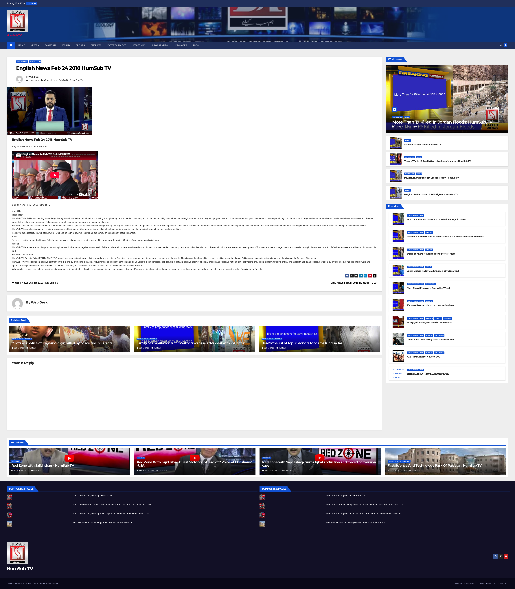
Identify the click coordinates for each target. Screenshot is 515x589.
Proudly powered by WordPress (19, 583)
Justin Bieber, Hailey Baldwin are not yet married (433, 271)
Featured (429, 318)
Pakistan (50, 45)
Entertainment (116, 45)
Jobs (196, 45)
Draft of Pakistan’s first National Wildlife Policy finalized (436, 219)
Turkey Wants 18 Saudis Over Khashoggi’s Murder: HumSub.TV (437, 161)
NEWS (34, 45)
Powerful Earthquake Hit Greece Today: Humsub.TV (431, 178)
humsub (33, 348)
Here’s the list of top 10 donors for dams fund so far (302, 343)
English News (22, 61)
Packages (181, 45)
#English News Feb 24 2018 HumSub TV (63, 80)
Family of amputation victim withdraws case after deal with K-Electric (191, 343)
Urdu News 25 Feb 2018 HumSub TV (36, 282)
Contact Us (490, 583)
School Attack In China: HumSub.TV (423, 144)
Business (96, 45)
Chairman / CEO (470, 583)
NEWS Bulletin (35, 61)
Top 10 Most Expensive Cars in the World (428, 288)
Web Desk (34, 77)
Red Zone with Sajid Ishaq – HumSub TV (42, 465)
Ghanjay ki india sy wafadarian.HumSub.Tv (429, 322)
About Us (458, 583)
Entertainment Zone (415, 215)
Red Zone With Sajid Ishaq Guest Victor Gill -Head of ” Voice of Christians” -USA (194, 463)
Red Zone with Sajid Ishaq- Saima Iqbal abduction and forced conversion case (319, 463)
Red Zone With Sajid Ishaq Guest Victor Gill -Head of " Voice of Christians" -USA (112, 504)
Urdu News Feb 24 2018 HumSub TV (352, 282)
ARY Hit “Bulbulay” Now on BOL (423, 356)
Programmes (160, 45)
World (66, 45)
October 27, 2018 (403, 127)
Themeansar (53, 583)
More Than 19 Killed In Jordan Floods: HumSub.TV (442, 122)
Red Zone (15, 461)
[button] (501, 45)
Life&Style (138, 45)
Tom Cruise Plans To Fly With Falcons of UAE (430, 339)
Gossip (428, 267)
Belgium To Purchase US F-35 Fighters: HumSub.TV (431, 194)
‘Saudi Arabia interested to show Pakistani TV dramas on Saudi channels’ (445, 236)
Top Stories (397, 117)
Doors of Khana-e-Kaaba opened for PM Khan (431, 254)
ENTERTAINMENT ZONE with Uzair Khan (428, 374)
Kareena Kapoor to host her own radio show (430, 305)
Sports (80, 45)
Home (21, 45)
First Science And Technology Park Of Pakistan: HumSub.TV (435, 465)
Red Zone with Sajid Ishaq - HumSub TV (93, 495)
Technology (430, 284)
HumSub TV (14, 35)
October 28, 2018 (399, 470)
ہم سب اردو (502, 583)
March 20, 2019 (21, 470)
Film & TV (429, 301)
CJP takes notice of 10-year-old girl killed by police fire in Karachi (62, 343)
